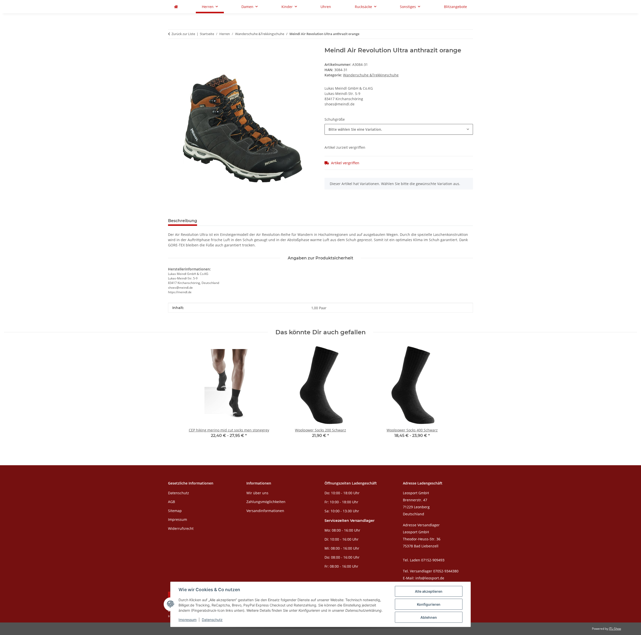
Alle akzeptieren (428, 591)
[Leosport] (176, 6)
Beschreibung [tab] (182, 220)
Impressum (188, 619)
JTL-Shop (615, 628)
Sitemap (175, 510)
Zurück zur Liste (183, 34)
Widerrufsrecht (181, 528)
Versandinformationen (265, 510)
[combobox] (399, 129)
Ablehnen (428, 617)
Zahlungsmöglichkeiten (265, 501)
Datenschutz (212, 619)
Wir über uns (257, 493)
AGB (171, 501)
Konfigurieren (428, 604)
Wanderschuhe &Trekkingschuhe (371, 75)
